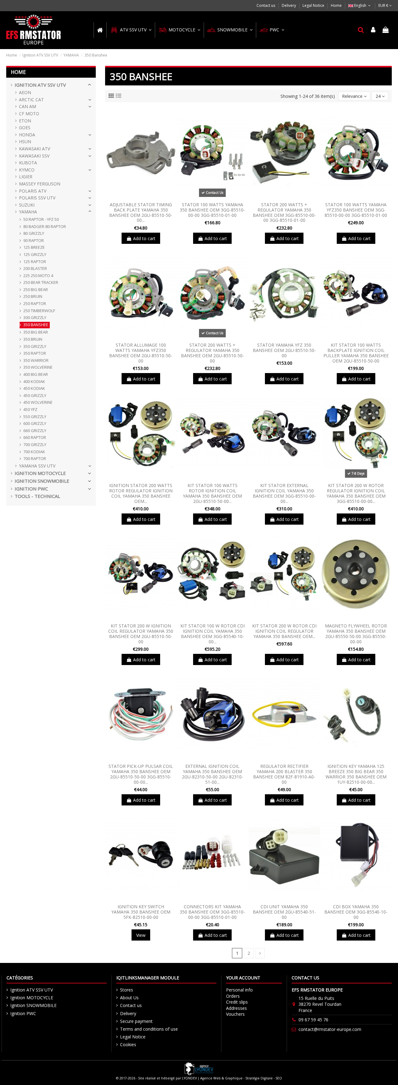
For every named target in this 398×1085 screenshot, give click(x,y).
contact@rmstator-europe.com (329, 1029)
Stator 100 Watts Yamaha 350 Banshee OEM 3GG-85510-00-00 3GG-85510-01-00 (212, 210)
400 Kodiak (34, 381)
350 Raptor (34, 353)
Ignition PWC (31, 489)
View (141, 935)
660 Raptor (34, 437)
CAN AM (27, 106)
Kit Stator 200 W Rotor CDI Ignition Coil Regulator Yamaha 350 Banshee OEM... (284, 631)
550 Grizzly (34, 416)
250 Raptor (34, 303)
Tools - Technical (37, 496)
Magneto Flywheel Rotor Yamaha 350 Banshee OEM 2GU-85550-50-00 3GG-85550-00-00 (356, 633)
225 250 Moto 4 (38, 275)
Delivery (289, 5)
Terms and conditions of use (149, 1029)
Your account (243, 978)
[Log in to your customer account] (373, 30)
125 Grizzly (34, 254)
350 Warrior (36, 360)
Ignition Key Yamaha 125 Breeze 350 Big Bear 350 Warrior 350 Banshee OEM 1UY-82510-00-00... (356, 774)
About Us (129, 998)
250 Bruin (32, 296)
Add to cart (144, 238)
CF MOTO (29, 113)
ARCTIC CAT (31, 100)
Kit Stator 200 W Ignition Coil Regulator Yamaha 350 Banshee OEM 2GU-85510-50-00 (140, 633)
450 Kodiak (34, 388)
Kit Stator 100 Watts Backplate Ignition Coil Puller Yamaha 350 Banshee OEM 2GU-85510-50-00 (356, 352)
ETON (25, 121)
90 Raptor (33, 240)
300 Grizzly (34, 317)
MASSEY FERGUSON (39, 184)
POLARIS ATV (32, 191)
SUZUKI (27, 205)
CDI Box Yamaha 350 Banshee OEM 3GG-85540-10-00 (355, 912)
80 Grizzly (33, 233)
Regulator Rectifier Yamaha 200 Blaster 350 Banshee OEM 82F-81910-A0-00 (284, 774)
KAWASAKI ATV (34, 149)
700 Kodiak (34, 451)
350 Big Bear (35, 332)
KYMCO (27, 170)
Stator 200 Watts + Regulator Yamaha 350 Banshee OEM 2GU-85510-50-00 (212, 352)
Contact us (266, 5)
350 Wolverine (38, 367)
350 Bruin (32, 339)
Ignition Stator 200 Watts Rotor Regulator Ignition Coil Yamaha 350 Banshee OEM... (141, 493)
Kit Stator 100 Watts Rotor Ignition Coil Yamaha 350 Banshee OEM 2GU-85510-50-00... (212, 493)
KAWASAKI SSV (34, 156)
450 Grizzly (34, 395)
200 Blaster (35, 268)
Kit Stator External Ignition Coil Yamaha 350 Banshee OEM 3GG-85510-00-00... (284, 493)
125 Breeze (34, 247)
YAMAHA (28, 212)
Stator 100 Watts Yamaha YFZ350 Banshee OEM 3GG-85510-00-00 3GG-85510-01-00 (356, 210)
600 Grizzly (34, 423)
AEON (25, 92)
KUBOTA (28, 163)
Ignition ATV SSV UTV (40, 85)
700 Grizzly (34, 444)
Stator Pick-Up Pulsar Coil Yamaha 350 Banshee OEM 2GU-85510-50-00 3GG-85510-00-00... (141, 774)
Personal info (239, 990)
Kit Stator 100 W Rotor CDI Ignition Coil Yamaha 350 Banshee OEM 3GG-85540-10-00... (212, 633)
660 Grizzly (34, 430)
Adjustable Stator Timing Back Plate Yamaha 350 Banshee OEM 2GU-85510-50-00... (140, 212)
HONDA (27, 135)
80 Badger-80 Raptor (44, 226)
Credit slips (237, 1002)
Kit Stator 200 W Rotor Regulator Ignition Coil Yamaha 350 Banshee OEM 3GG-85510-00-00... (356, 493)
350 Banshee (35, 324)
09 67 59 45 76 (313, 1020)
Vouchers (235, 1014)
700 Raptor (34, 458)
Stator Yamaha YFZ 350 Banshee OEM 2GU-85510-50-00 (284, 350)
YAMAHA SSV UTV (37, 466)
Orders (233, 996)
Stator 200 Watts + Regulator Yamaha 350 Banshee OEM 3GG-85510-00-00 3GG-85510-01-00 (284, 212)
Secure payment (136, 1021)
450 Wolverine (38, 402)
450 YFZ (30, 409)
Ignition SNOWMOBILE (42, 481)
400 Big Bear (35, 374)
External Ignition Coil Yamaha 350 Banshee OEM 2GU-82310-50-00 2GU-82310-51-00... (212, 774)
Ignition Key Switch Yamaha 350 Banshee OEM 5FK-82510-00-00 (140, 912)
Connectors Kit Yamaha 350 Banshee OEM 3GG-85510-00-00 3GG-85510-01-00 (212, 912)
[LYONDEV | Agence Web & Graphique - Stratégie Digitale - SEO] (199, 1068)
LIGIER (25, 177)
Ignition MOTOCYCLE (40, 473)
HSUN (25, 141)
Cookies (128, 1044)
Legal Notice (314, 5)
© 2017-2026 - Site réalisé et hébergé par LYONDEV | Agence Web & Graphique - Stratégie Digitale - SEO (199, 1078)
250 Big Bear (35, 289)
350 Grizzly (34, 346)
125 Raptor (34, 261)
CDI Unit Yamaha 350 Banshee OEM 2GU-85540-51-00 (284, 912)
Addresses (236, 1008)
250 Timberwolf (39, 310)
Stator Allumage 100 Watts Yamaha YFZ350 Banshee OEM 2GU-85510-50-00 (140, 352)
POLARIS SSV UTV (37, 198)
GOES (24, 127)
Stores (126, 990)
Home (336, 5)
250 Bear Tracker (40, 282)
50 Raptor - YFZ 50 (41, 219)
